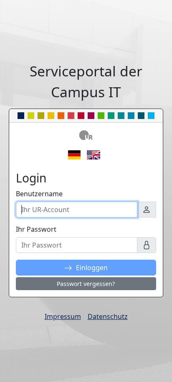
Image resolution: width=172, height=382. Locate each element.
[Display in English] (95, 154)
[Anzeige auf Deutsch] (76, 154)
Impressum (63, 316)
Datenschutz (108, 316)
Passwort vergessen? (86, 284)
